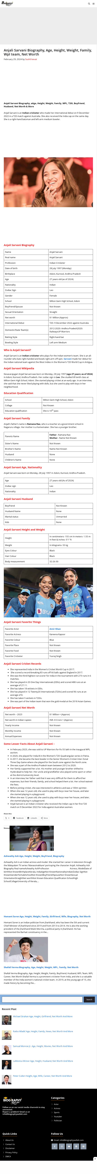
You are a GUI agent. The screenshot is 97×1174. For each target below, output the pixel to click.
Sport (56, 1112)
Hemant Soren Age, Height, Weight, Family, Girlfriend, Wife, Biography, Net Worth (47, 916)
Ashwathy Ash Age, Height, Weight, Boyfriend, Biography (34, 856)
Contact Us (10, 1144)
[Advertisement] (48, 25)
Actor (56, 1104)
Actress (57, 1108)
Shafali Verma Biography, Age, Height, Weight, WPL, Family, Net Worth (41, 967)
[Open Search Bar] (89, 3)
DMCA (8, 1156)
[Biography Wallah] (7, 3)
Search (89, 999)
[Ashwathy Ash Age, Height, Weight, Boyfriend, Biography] (32, 850)
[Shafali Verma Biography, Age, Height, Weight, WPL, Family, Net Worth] (26, 961)
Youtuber (58, 1116)
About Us (9, 1140)
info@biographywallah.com (72, 1140)
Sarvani (68, 358)
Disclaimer (10, 1148)
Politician (58, 1120)
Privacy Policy (11, 1152)
